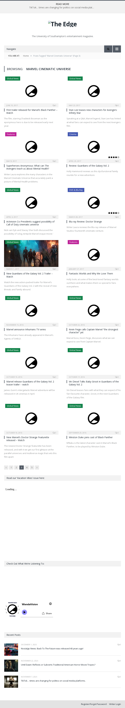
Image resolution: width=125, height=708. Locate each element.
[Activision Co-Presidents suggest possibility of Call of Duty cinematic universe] (31, 202)
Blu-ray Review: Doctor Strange (85, 221)
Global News (13, 78)
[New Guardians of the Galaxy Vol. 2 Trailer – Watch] (31, 254)
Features (11, 134)
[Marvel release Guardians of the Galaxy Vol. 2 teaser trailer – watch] (31, 362)
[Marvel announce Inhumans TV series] (31, 310)
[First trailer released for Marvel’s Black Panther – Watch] (31, 90)
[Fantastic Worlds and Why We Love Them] (94, 254)
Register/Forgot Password (94, 704)
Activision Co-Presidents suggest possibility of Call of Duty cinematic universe (30, 223)
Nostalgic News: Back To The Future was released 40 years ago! (52, 648)
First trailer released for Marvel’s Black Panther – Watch (31, 111)
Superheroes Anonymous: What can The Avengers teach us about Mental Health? (27, 167)
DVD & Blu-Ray (76, 190)
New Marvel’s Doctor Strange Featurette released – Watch (27, 439)
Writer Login (115, 704)
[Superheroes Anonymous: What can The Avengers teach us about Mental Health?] (31, 146)
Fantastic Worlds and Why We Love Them (91, 273)
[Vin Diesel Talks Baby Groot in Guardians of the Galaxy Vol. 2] (94, 362)
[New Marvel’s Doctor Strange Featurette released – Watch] (31, 418)
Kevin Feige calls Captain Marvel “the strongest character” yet (93, 331)
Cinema (72, 134)
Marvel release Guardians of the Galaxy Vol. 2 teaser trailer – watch (30, 383)
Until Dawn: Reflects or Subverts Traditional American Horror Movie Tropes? (58, 664)
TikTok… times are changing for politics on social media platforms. (62, 7)
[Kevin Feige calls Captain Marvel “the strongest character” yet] (94, 310)
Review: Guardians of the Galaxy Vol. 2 (89, 165)
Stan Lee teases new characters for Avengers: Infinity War (93, 111)
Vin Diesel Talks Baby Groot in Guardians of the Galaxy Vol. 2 (94, 383)
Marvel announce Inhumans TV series (26, 329)
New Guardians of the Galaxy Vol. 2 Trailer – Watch (29, 275)
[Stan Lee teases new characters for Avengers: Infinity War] (94, 90)
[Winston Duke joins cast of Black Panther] (94, 418)
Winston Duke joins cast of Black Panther (91, 437)
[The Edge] (62, 23)
